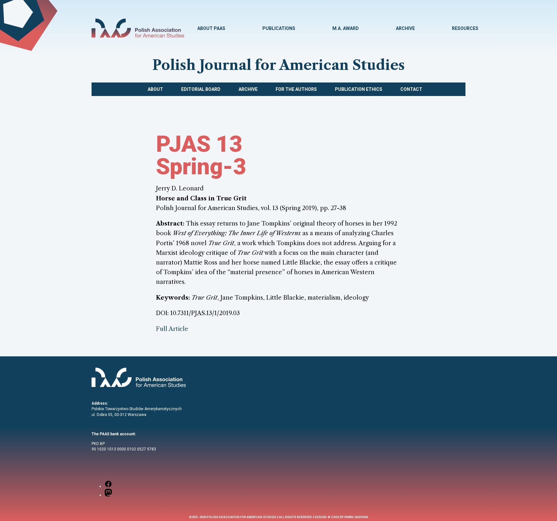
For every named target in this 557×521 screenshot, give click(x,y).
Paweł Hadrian (356, 517)
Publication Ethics (358, 89)
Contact (411, 89)
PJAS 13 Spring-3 (201, 155)
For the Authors (296, 89)
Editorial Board (200, 89)
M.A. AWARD (345, 28)
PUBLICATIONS (278, 28)
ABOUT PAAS (211, 28)
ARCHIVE (405, 28)
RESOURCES (465, 28)
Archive (248, 89)
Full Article (172, 329)
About (155, 89)
